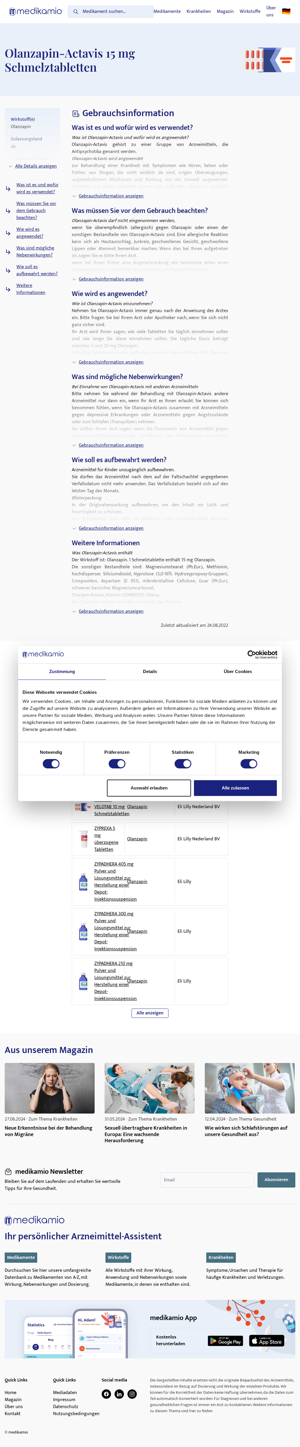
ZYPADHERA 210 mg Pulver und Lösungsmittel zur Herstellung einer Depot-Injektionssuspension (115, 981)
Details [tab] (150, 671)
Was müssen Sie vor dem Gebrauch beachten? (36, 210)
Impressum (64, 1399)
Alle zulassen (235, 787)
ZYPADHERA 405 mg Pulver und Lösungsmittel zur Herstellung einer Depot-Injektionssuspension (115, 882)
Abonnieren (276, 1180)
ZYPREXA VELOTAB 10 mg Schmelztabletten (111, 807)
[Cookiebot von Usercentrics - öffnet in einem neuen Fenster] (251, 654)
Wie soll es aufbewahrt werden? (37, 271)
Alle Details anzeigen (36, 166)
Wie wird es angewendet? (29, 233)
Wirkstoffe (250, 11)
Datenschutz (65, 1406)
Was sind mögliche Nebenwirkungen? (35, 252)
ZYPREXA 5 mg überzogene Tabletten (106, 839)
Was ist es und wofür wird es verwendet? (37, 189)
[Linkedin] (119, 1394)
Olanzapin (137, 807)
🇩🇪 (286, 12)
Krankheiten (199, 11)
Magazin (225, 11)
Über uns (271, 12)
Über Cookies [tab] (238, 671)
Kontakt (13, 1413)
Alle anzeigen (150, 1013)
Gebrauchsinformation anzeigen (111, 196)
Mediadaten (65, 1392)
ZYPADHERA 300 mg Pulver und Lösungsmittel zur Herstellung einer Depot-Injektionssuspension (115, 932)
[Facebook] (106, 1394)
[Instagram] (132, 1394)
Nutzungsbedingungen (76, 1413)
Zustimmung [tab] (62, 671)
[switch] (117, 763)
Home (10, 1392)
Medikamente (167, 11)
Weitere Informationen (30, 289)
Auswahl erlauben (149, 787)
